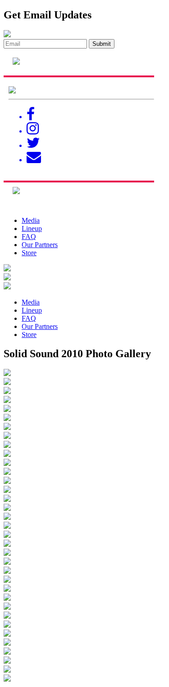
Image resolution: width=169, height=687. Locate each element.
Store (29, 253)
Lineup (32, 228)
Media (31, 220)
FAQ (29, 236)
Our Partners (40, 244)
